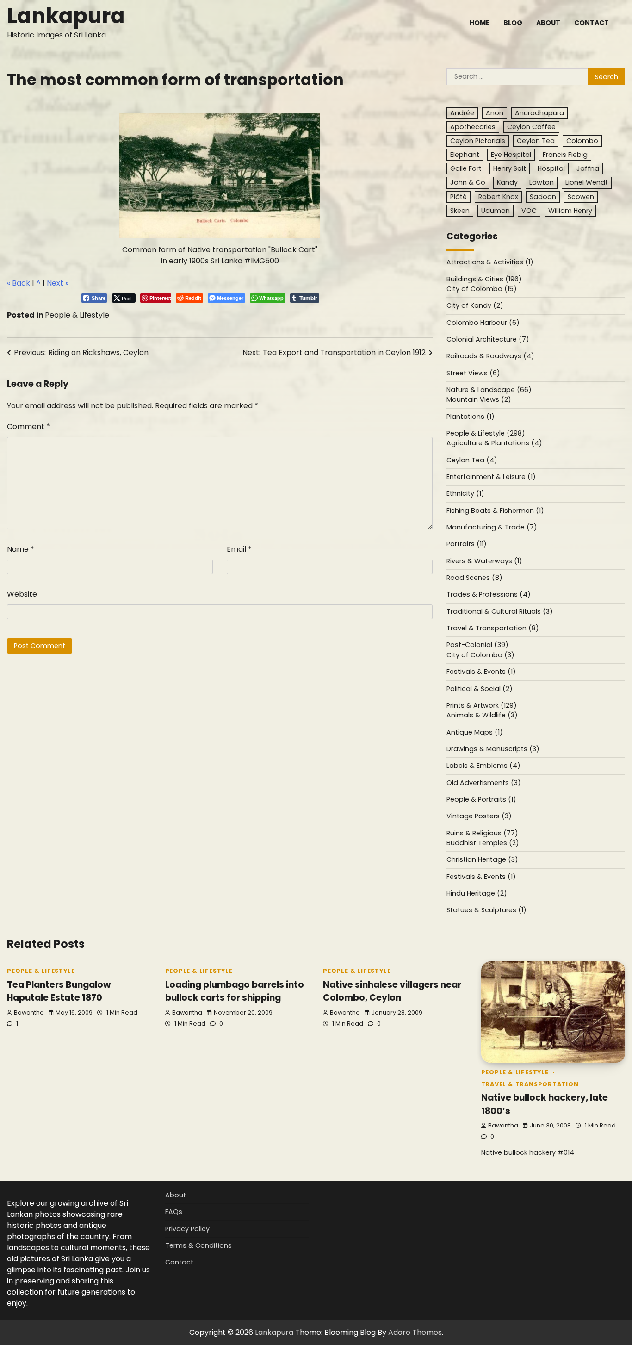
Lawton (541, 182)
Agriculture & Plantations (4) (494, 443)
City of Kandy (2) (474, 305)
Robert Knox (498, 196)
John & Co (467, 182)
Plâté (458, 196)
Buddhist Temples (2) (482, 842)
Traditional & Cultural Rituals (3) (499, 611)
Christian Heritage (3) (482, 859)
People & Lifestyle (77, 315)
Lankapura (66, 16)
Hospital (551, 168)
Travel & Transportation (530, 1084)
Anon (494, 113)
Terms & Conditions (198, 1245)
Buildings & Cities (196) (484, 279)
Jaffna (587, 168)
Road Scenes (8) (474, 577)
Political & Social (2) (479, 688)
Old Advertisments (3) (483, 782)
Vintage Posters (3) (479, 816)
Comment (28, 426)
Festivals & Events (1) (481, 671)
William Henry (570, 210)
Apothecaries (473, 126)
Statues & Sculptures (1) (486, 910)
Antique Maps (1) (474, 732)
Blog (512, 22)
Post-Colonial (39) (477, 644)
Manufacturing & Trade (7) (491, 527)
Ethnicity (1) (465, 493)
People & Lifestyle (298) (485, 433)
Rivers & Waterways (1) (484, 561)
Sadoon (543, 196)
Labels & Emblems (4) (483, 765)
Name (20, 549)
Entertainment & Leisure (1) (491, 476)
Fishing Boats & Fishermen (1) (495, 510)
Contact (591, 22)
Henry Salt (509, 168)
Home (479, 22)
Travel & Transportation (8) (492, 628)
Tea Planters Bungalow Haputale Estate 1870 (59, 991)
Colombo (582, 140)
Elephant (464, 154)
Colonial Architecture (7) (487, 339)
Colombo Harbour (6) (483, 322)
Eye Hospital (511, 154)
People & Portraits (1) (481, 799)
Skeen (460, 210)
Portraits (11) (466, 543)
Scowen (581, 196)
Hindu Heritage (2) (476, 893)
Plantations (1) (470, 416)
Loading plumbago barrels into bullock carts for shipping (234, 991)
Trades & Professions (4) (488, 594)
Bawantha (29, 1012)
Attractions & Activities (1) (489, 262)
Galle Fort (466, 168)
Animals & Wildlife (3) (482, 715)
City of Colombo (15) (481, 288)
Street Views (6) (473, 373)
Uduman (495, 210)
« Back (19, 283)
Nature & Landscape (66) (489, 389)
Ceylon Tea (536, 140)
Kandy (507, 182)
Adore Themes (415, 1332)
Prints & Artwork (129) (481, 705)
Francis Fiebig (565, 154)
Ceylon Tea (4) (471, 460)
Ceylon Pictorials (477, 140)
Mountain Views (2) (478, 399)
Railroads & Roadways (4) (490, 356)
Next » (57, 283)
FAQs (173, 1211)
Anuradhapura (539, 113)
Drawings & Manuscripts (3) (492, 748)
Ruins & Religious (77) (482, 833)
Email (239, 549)
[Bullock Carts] (219, 175)
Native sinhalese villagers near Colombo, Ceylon (392, 991)
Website (22, 594)
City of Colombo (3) (480, 655)
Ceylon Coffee (531, 126)
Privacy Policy (187, 1228)
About (548, 22)
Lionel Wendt (586, 182)
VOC (529, 210)
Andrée (462, 113)
